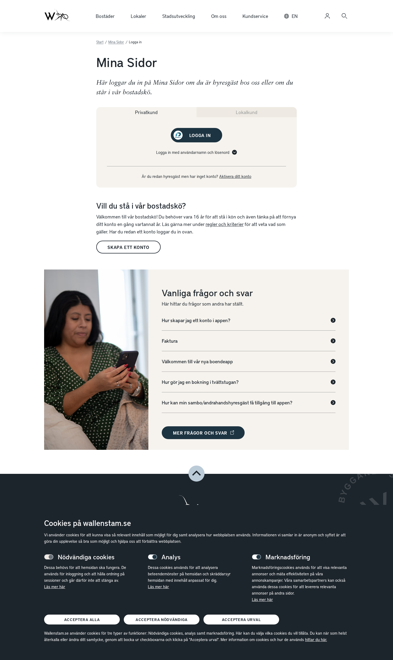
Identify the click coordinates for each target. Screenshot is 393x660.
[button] (196, 474)
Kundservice (255, 16)
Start (99, 42)
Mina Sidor (116, 42)
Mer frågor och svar (200, 433)
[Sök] (344, 16)
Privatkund (146, 112)
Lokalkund (246, 112)
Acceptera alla (82, 619)
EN (295, 16)
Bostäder (105, 16)
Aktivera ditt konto (235, 176)
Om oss (218, 16)
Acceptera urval (241, 619)
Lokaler (138, 16)
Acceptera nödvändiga (162, 619)
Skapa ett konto (128, 247)
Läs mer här (54, 586)
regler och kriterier (225, 224)
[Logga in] (327, 16)
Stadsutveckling (178, 16)
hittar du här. (316, 639)
